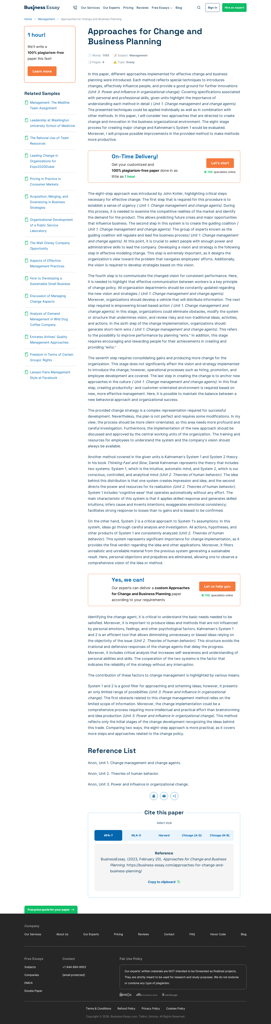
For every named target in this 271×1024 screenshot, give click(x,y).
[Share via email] (164, 796)
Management (138, 55)
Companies (31, 975)
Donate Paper (33, 990)
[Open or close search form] (199, 7)
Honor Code (218, 934)
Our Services (90, 8)
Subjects (30, 967)
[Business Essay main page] (42, 8)
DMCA (28, 982)
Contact (169, 934)
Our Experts (111, 8)
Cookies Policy (175, 1008)
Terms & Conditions (98, 1008)
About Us (62, 934)
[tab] (108, 835)
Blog (179, 8)
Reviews (142, 8)
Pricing (128, 8)
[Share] (174, 796)
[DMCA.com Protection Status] (126, 994)
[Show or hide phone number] (75, 7)
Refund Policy (126, 1008)
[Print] (154, 796)
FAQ (192, 934)
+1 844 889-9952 (74, 967)
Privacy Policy (151, 1008)
